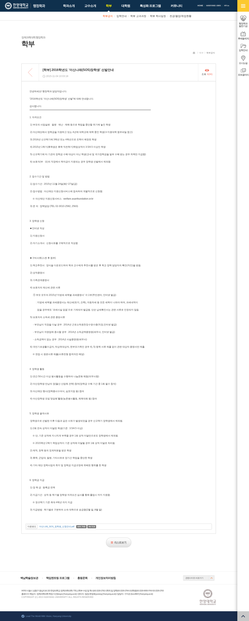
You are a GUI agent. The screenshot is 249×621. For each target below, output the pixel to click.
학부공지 (210, 53)
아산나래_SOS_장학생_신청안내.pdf (56, 526)
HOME (200, 5)
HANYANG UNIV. (213, 5)
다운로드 (32, 526)
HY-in (226, 5)
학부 (201, 53)
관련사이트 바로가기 (194, 578)
